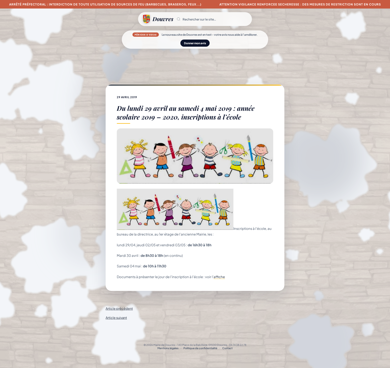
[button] (212, 19)
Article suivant (116, 317)
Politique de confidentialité (200, 348)
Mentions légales (168, 348)
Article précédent (119, 308)
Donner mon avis (195, 43)
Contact (227, 348)
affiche (219, 277)
